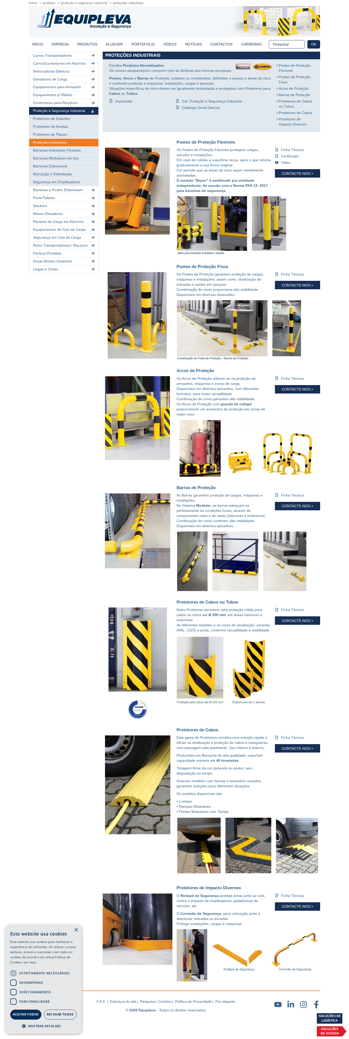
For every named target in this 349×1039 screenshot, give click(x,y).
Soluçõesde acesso (330, 1031)
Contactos (221, 44)
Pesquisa (147, 1001)
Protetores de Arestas (50, 126)
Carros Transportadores (52, 55)
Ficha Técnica (292, 150)
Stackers (40, 206)
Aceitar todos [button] (26, 1014)
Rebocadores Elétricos (51, 71)
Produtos (49, 3)
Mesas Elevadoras (48, 214)
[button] (43, 1026)
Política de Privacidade (193, 1001)
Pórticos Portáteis (47, 253)
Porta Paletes (44, 198)
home (33, 3)
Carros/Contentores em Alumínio (59, 63)
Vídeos (170, 44)
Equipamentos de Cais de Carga (59, 229)
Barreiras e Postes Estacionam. (58, 190)
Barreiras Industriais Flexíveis (57, 150)
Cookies (164, 1001)
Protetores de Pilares (50, 134)
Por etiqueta (225, 1001)
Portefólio (143, 44)
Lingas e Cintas (45, 269)
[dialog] (43, 979)
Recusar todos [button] (60, 1014)
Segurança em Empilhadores (56, 182)
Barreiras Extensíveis (50, 166)
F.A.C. (101, 1001)
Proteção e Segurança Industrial (84, 3)
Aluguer (114, 44)
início (37, 44)
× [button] (76, 930)
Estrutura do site (123, 1001)
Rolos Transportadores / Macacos (60, 245)
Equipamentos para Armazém (57, 87)
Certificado (289, 156)
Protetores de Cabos (295, 113)
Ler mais (30, 962)
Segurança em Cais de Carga (57, 237)
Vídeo (285, 162)
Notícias (193, 44)
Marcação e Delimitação (52, 174)
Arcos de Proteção (294, 88)
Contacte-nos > (297, 173)
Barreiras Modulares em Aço (56, 158)
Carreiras (251, 44)
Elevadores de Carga (50, 79)
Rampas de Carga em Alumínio (58, 222)
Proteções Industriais (128, 3)
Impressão (123, 101)
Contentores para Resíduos (55, 103)
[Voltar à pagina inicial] (84, 18)
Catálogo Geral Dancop (201, 108)
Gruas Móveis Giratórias (52, 261)
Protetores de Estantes (51, 119)
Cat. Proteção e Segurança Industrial (212, 101)
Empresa (60, 44)
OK (313, 44)
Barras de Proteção (294, 95)
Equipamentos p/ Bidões (52, 95)
